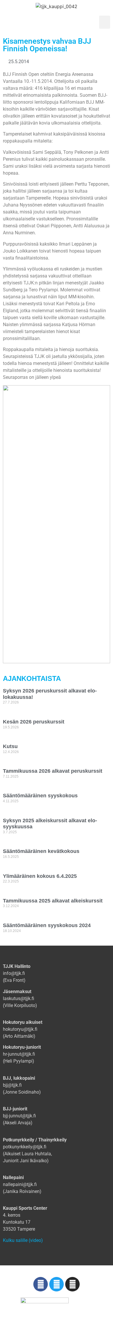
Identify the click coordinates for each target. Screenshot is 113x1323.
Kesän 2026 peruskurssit (33, 722)
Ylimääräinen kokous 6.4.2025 (40, 876)
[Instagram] (72, 1284)
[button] (104, 22)
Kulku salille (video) (23, 1240)
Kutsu (10, 746)
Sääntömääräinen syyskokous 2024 (47, 925)
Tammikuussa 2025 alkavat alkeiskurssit (53, 901)
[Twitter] (56, 1284)
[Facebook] (40, 1284)
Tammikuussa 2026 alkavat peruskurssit (52, 771)
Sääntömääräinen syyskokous (40, 795)
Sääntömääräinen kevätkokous (41, 851)
